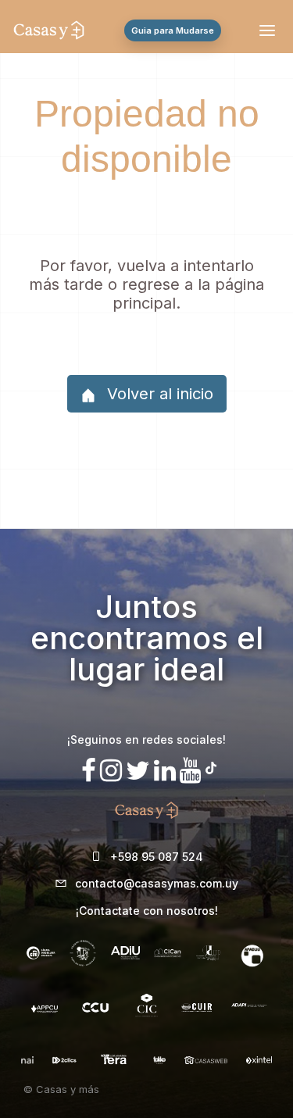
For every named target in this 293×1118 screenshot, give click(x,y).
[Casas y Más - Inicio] (49, 30)
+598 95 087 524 (156, 856)
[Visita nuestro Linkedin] (165, 771)
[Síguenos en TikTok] (210, 766)
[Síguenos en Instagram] (111, 771)
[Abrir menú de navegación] (269, 30)
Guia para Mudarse (172, 30)
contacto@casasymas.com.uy (156, 883)
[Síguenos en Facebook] (88, 771)
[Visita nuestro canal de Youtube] (191, 771)
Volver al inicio (157, 393)
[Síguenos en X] (138, 771)
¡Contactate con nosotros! (147, 910)
